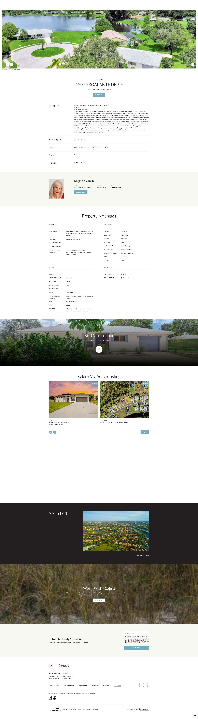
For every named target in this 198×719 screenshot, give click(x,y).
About (57, 685)
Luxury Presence (92, 709)
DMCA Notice (105, 685)
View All (144, 432)
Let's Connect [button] (99, 600)
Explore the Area (143, 555)
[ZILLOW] (147, 685)
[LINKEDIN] (143, 685)
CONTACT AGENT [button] (81, 192)
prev (7, 64)
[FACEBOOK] (139, 685)
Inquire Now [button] (99, 94)
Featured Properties (69, 685)
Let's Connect (117, 685)
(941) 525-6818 (101, 187)
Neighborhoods (83, 685)
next (11, 64)
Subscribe (136, 647)
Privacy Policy (142, 642)
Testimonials (95, 685)
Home (50, 685)
